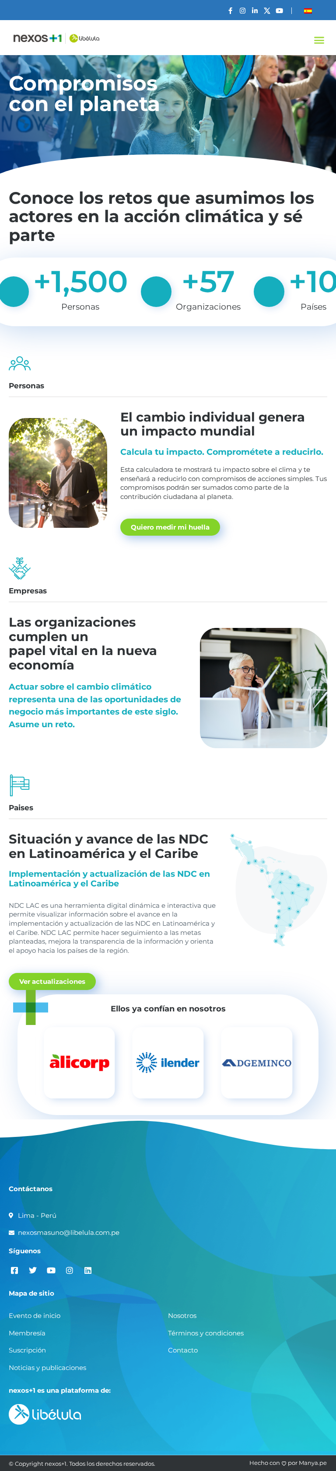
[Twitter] (32, 1270)
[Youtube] (279, 10)
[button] (319, 40)
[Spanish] (308, 11)
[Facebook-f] (230, 10)
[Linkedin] (88, 1270)
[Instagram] (242, 10)
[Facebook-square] (14, 1270)
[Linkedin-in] (255, 10)
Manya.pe (313, 1462)
